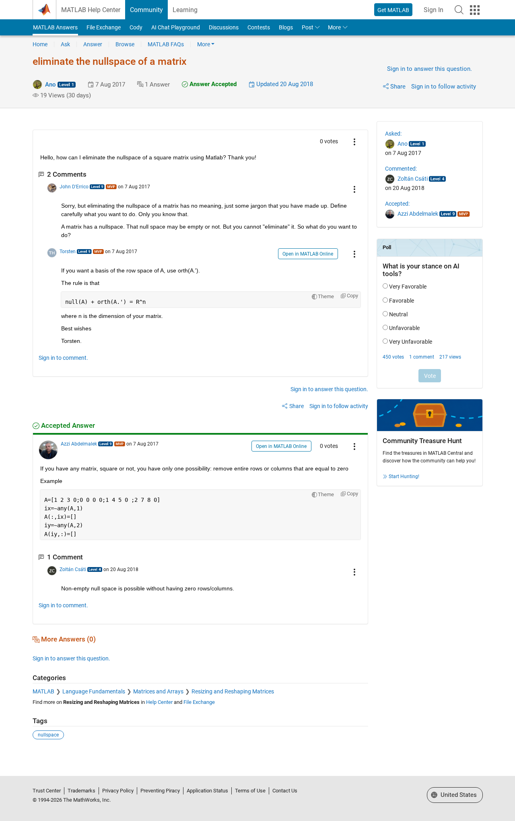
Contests (258, 27)
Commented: (401, 168)
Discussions (224, 27)
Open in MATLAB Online (307, 254)
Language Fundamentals (93, 691)
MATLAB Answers (55, 27)
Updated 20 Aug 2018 (284, 84)
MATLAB (43, 691)
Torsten (68, 251)
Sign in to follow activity (443, 86)
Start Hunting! (404, 476)
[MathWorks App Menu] (475, 10)
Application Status (207, 791)
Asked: (393, 133)
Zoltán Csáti (73, 569)
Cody (136, 27)
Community (146, 10)
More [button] (334, 27)
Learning (185, 10)
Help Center (159, 702)
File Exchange (104, 27)
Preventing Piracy (160, 791)
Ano (50, 84)
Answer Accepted (212, 84)
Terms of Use (250, 791)
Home (40, 44)
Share (398, 86)
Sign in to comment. (63, 358)
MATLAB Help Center (90, 10)
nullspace (48, 735)
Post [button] (307, 27)
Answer (92, 44)
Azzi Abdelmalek (79, 444)
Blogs (286, 27)
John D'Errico (74, 187)
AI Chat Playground (175, 27)
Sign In (433, 10)
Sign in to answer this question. (429, 68)
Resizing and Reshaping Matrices (233, 691)
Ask (65, 44)
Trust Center (47, 791)
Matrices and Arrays (158, 691)
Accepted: (397, 203)
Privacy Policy (118, 791)
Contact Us (284, 791)
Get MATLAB (393, 10)
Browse (124, 44)
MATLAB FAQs (166, 44)
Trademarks (81, 791)
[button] (459, 9)
